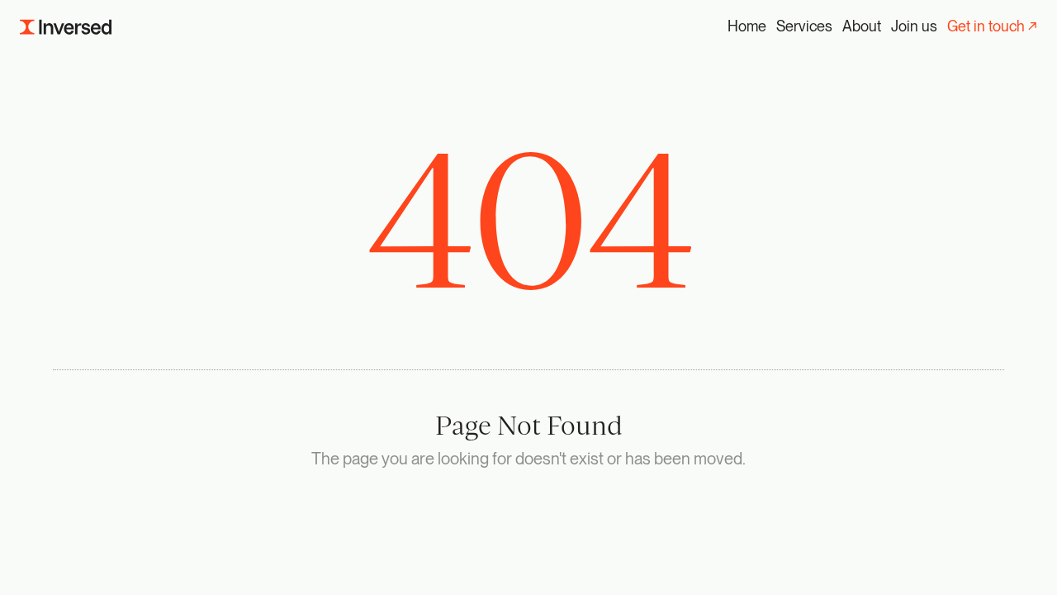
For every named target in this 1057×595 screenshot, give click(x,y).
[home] (65, 27)
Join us (914, 26)
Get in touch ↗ (992, 26)
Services (804, 26)
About (861, 26)
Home (747, 26)
